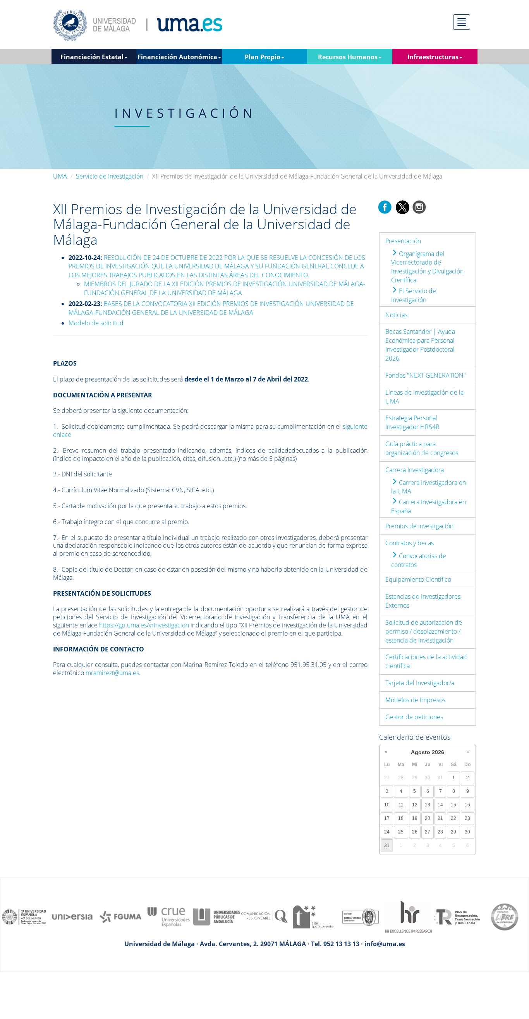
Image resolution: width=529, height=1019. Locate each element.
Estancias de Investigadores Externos (422, 601)
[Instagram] (419, 206)
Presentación (403, 241)
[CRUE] (168, 916)
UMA (60, 176)
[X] (402, 206)
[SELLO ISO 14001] (360, 916)
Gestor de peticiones (414, 717)
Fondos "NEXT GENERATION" (425, 375)
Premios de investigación (419, 526)
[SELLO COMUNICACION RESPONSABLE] (264, 916)
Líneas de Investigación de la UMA (424, 397)
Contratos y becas (409, 543)
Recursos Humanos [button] (348, 57)
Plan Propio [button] (262, 57)
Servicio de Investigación (109, 176)
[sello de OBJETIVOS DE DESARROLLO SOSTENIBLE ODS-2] (24, 916)
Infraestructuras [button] (433, 57)
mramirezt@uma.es (112, 672)
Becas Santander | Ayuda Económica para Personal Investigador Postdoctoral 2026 (420, 345)
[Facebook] (385, 206)
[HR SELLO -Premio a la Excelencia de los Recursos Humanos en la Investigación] (408, 916)
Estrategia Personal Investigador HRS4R (412, 422)
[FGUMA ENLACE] (120, 916)
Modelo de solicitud (96, 323)
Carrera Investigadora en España (428, 506)
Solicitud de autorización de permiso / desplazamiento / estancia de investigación (423, 631)
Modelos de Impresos (415, 700)
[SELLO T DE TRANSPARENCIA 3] (312, 916)
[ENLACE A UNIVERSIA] (72, 916)
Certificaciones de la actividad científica (426, 661)
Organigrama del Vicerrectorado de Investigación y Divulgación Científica (427, 267)
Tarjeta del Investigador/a (419, 683)
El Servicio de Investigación (413, 295)
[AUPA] (216, 916)
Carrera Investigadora (414, 470)
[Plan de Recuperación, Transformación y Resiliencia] (456, 916)
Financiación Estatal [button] (92, 57)
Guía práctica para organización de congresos (421, 448)
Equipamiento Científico (418, 579)
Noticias (396, 315)
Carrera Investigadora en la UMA (428, 487)
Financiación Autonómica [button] (177, 57)
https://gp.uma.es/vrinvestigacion (144, 625)
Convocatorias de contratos (418, 560)
